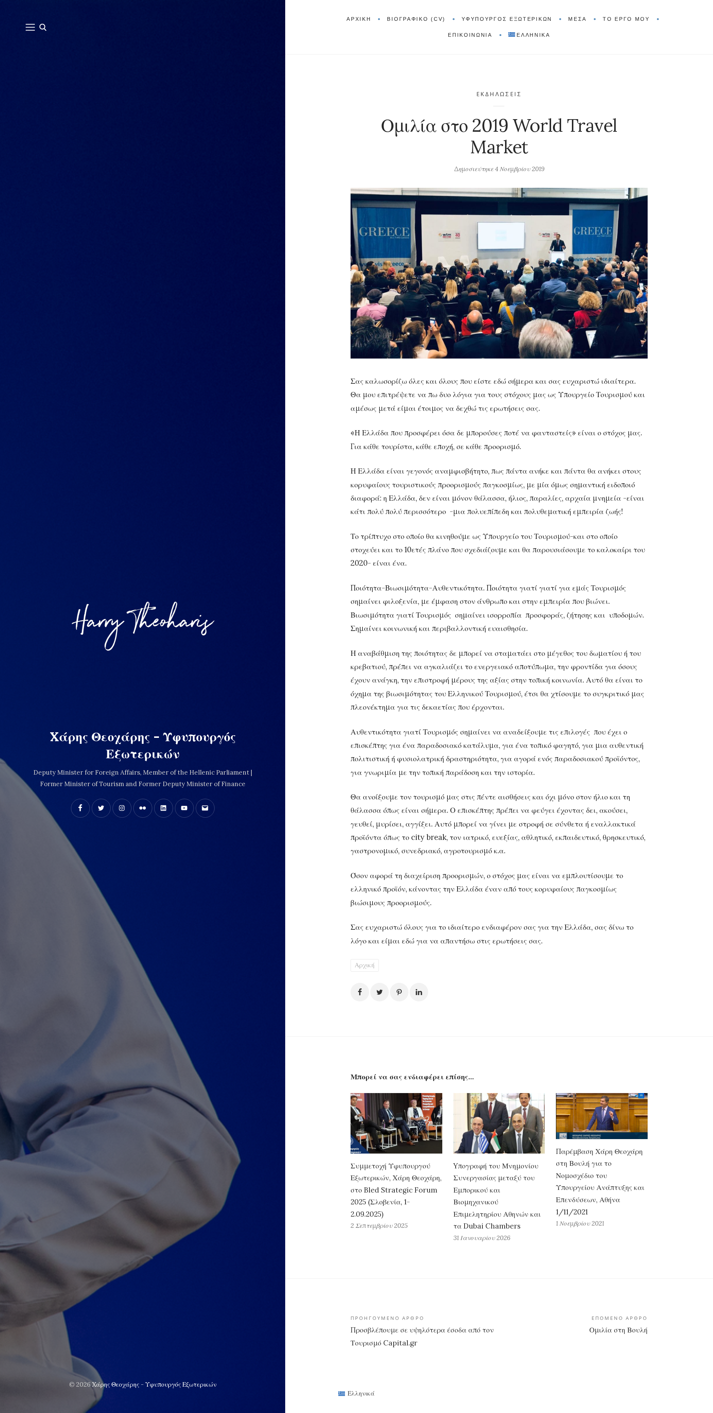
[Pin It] (399, 992)
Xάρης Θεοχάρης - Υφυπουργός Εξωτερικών (154, 1384)
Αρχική (365, 965)
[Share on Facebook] (360, 992)
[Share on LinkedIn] (419, 992)
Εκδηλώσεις (499, 94)
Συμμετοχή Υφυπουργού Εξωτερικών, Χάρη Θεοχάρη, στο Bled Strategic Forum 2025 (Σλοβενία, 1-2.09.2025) (396, 1190)
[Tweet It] (379, 992)
